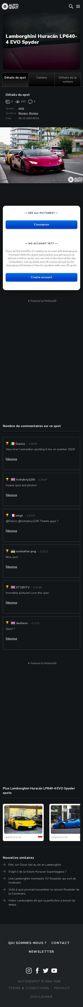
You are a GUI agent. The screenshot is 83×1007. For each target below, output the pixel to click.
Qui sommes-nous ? (27, 943)
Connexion (41, 225)
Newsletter (41, 951)
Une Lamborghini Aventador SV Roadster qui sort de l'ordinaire (42, 881)
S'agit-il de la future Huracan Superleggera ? (37, 872)
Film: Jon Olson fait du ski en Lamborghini (34, 865)
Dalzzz (20, 444)
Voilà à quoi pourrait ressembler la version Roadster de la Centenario (43, 892)
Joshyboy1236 (25, 480)
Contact (60, 943)
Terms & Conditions (28, 988)
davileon (22, 623)
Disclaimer (41, 997)
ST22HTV (23, 587)
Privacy (62, 988)
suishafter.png (26, 551)
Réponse (11, 459)
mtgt (21, 108)
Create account (41, 277)
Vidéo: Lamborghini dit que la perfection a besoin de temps (41, 903)
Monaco (23, 113)
